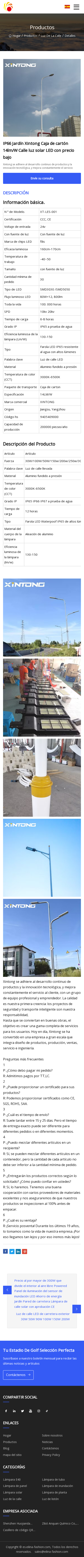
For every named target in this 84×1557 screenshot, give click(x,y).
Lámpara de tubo (53, 1479)
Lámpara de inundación (57, 1486)
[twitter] (22, 1411)
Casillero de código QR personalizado (18, 1530)
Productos (31, 36)
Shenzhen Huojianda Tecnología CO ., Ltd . (17, 1524)
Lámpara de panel (15, 1486)
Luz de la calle (51, 36)
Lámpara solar (12, 1492)
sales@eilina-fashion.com (51, 1552)
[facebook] (6, 1411)
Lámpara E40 (12, 1479)
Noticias (47, 1442)
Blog (6, 1448)
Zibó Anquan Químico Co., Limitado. (59, 1524)
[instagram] (39, 1411)
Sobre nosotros (52, 1435)
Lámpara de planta (54, 1492)
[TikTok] (47, 1411)
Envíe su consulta (42, 178)
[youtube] (31, 1411)
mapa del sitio (12, 1455)
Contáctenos (15, 1375)
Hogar (16, 36)
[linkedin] (14, 1411)
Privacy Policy (51, 1455)
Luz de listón (50, 1499)
